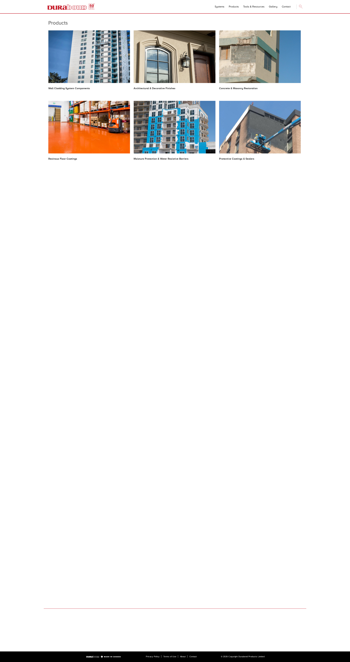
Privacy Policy (153, 656)
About (183, 656)
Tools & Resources (254, 6)
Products (234, 6)
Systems (219, 6)
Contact (193, 656)
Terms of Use (169, 656)
